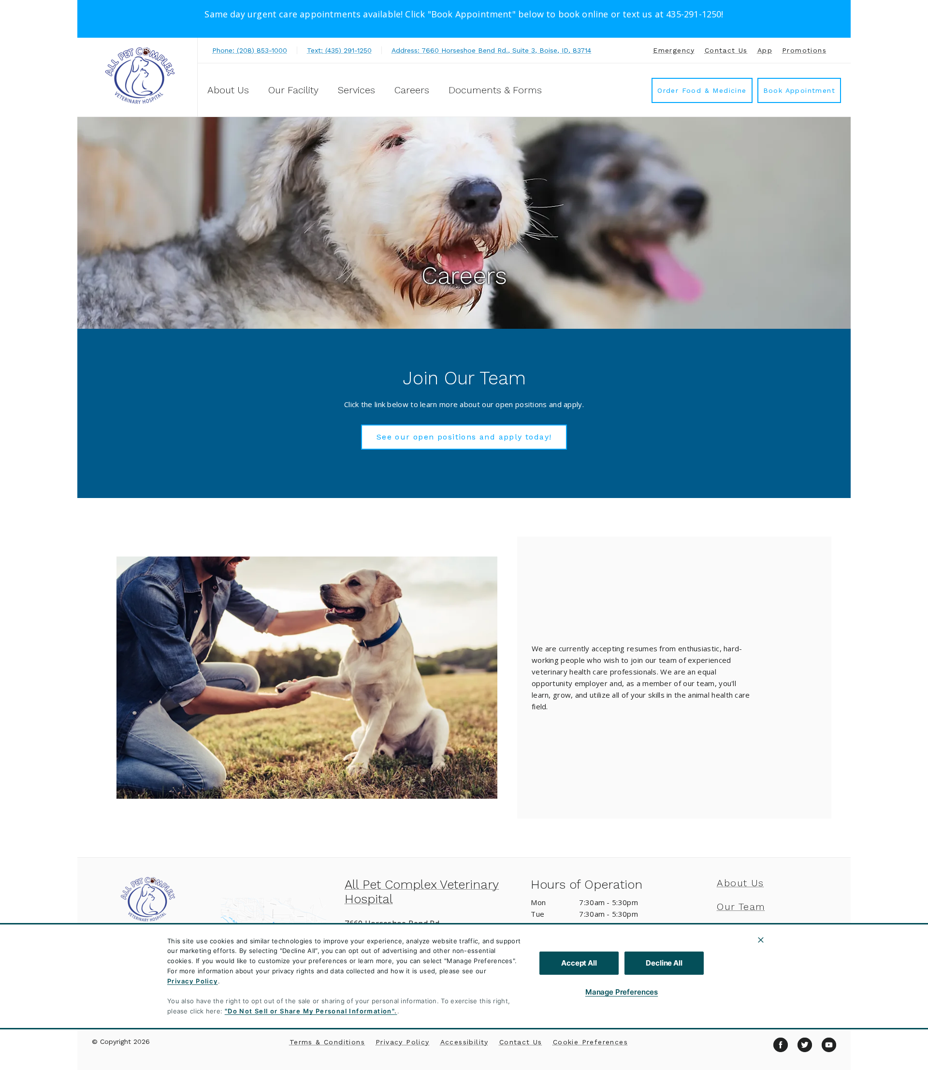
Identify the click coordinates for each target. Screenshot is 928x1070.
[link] (140, 75)
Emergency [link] (674, 50)
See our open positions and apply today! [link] (464, 436)
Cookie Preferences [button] (590, 1042)
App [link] (764, 50)
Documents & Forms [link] (495, 90)
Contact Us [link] (726, 50)
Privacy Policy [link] (403, 1042)
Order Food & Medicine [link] (701, 90)
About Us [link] (740, 883)
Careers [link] (411, 90)
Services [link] (356, 90)
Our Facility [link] (293, 90)
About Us (228, 90)
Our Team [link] (741, 906)
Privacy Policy (192, 981)
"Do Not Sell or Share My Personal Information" (309, 1011)
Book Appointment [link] (799, 90)
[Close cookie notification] (760, 940)
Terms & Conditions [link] (327, 1042)
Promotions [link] (804, 50)
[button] (278, 923)
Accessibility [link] (464, 1042)
